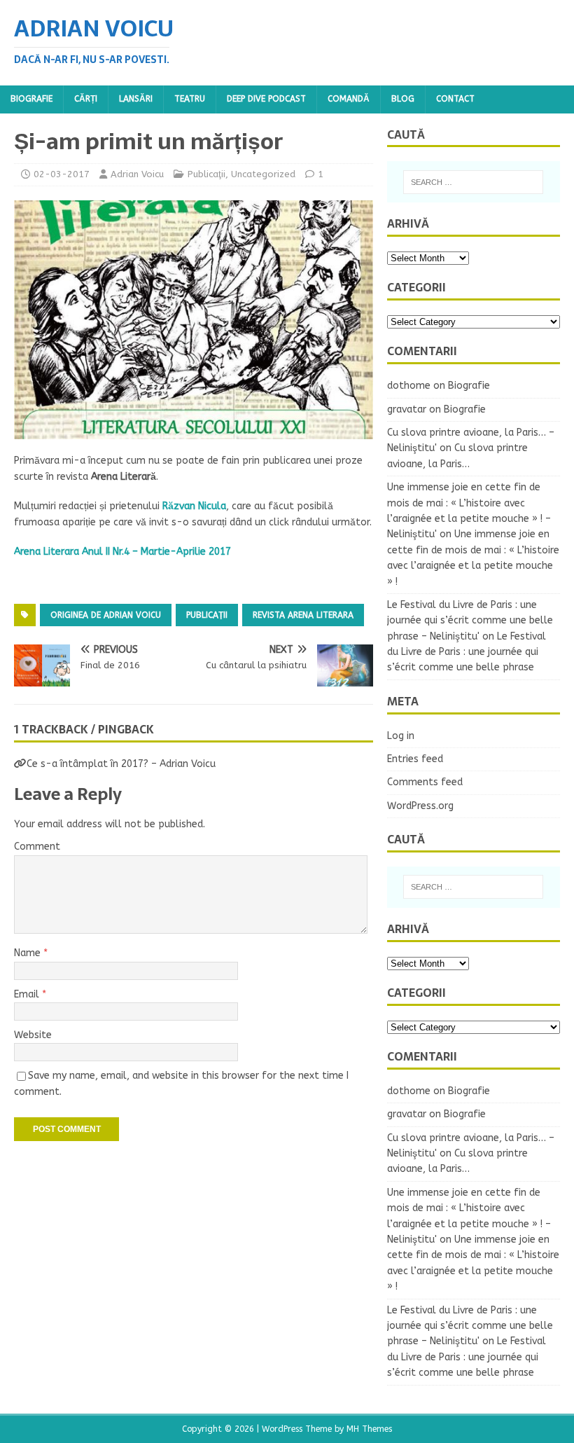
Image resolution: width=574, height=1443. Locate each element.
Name (28, 953)
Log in (400, 736)
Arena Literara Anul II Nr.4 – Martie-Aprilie (110, 552)
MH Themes (369, 1429)
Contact (455, 99)
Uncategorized (263, 174)
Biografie (31, 99)
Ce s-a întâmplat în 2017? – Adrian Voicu (121, 764)
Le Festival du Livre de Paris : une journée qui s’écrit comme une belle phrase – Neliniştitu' (470, 620)
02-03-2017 (62, 174)
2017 (218, 552)
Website (33, 1035)
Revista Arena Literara (303, 615)
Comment (37, 846)
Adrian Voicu (137, 174)
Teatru (189, 99)
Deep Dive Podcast (266, 99)
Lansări (136, 99)
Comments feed (425, 782)
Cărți (85, 99)
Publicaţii (206, 174)
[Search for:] (473, 182)
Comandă (349, 99)
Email (28, 994)
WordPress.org (420, 806)
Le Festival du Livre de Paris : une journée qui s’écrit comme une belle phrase (466, 652)
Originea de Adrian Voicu (105, 615)
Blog (402, 99)
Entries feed (415, 759)
